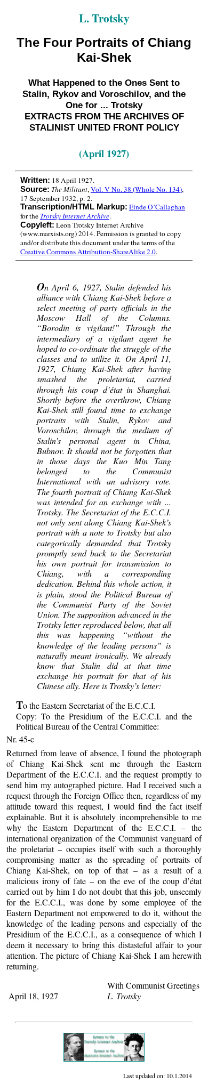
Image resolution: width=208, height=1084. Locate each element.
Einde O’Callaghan (157, 207)
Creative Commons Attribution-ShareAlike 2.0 (88, 251)
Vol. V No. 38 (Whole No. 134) (136, 189)
